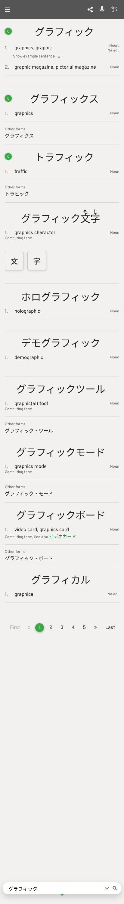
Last (110, 627)
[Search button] (115, 888)
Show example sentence (34, 56)
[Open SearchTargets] (106, 888)
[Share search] (90, 9)
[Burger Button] (9, 9)
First (15, 627)
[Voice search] (102, 9)
